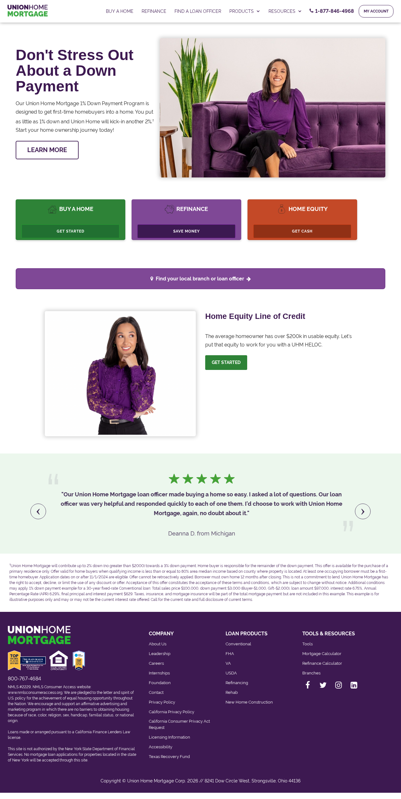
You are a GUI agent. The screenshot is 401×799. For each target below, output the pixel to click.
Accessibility (160, 747)
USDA (231, 673)
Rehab (232, 692)
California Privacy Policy (171, 711)
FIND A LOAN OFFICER (197, 11)
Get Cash (302, 231)
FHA (230, 653)
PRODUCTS (241, 11)
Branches (311, 673)
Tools (307, 644)
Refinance (154, 11)
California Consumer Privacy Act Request (179, 724)
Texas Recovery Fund (169, 756)
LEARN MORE (47, 150)
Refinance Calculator (322, 663)
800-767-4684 (24, 679)
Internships (159, 673)
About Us (157, 644)
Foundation (160, 682)
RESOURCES (281, 11)
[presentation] (38, 511)
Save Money (186, 231)
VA (228, 663)
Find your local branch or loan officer (200, 279)
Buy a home (119, 11)
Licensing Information (169, 737)
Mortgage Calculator (321, 653)
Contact (156, 692)
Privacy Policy (162, 702)
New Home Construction (249, 702)
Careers (156, 663)
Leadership (159, 653)
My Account (376, 11)
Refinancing (237, 682)
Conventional (238, 644)
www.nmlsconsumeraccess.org (35, 692)
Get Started (71, 231)
